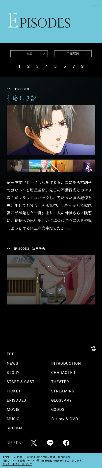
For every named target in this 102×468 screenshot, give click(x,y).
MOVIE (13, 410)
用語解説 (72, 53)
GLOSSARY (61, 400)
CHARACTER (63, 373)
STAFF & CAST (20, 382)
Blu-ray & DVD (64, 419)
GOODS (58, 410)
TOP (11, 354)
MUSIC (13, 419)
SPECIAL (15, 428)
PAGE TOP (93, 347)
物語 (29, 53)
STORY (13, 373)
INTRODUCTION (66, 363)
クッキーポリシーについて (17, 464)
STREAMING (63, 391)
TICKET (14, 391)
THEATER (60, 382)
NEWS (12, 363)
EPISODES (16, 400)
